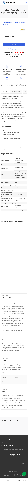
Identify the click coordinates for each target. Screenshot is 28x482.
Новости (11, 445)
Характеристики (16, 91)
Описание (5, 91)
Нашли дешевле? (14, 38)
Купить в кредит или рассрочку (20, 48)
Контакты (4, 445)
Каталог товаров (11, 6)
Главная (3, 6)
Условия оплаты (6, 442)
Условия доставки (19, 442)
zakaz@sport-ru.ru (15, 459)
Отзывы (16, 439)
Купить (14, 44)
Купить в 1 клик (7, 48)
